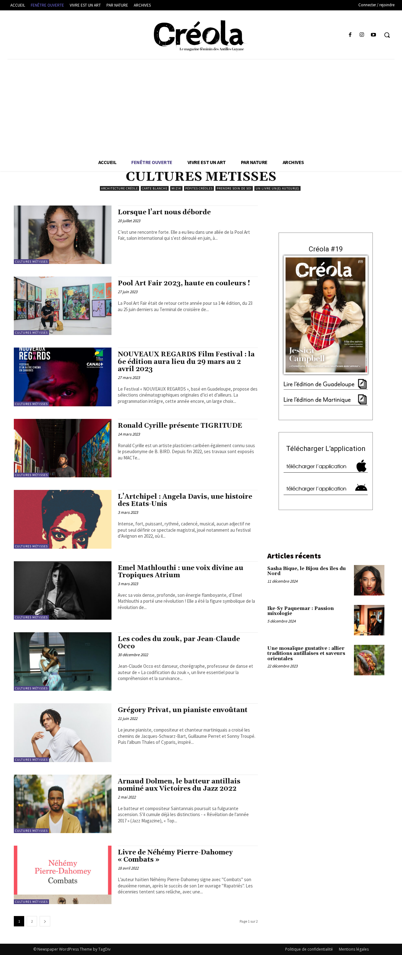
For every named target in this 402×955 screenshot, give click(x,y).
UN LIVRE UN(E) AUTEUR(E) (277, 188)
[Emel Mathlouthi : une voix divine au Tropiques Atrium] (62, 590)
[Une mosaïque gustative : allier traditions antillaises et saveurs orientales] (369, 660)
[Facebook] (350, 35)
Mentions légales (354, 949)
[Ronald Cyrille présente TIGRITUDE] (62, 448)
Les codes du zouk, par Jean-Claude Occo (179, 642)
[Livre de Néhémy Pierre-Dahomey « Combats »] (62, 875)
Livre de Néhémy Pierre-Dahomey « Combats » (175, 856)
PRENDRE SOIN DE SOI (234, 188)
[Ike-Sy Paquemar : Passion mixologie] (369, 620)
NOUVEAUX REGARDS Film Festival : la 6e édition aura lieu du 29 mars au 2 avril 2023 (186, 361)
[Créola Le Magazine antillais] (201, 35)
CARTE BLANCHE (154, 188)
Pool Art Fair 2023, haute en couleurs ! (184, 283)
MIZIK (176, 188)
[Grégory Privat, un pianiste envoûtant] (62, 732)
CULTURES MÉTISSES (31, 262)
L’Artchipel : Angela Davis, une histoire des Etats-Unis (185, 500)
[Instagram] (362, 35)
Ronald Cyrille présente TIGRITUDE (180, 426)
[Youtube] (373, 35)
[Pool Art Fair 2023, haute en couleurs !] (62, 306)
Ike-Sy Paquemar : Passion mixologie (300, 611)
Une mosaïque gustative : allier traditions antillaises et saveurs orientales (306, 653)
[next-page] (45, 921)
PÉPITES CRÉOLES (199, 188)
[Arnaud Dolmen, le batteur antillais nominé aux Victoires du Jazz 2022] (62, 804)
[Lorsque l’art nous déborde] (62, 235)
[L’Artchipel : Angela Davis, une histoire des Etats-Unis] (62, 519)
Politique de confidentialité (309, 949)
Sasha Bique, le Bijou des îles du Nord (306, 571)
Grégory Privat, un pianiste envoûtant (182, 710)
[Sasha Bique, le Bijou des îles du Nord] (369, 580)
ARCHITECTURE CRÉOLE (119, 188)
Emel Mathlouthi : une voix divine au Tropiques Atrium (180, 571)
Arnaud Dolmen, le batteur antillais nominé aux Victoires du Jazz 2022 (179, 785)
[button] (386, 34)
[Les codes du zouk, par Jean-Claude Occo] (62, 661)
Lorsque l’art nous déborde (164, 212)
